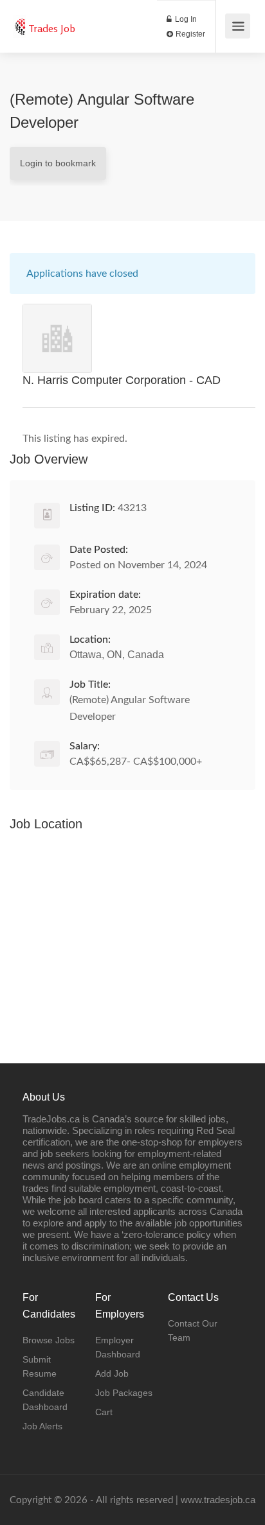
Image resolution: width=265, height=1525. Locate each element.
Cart (104, 1412)
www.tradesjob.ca (218, 1499)
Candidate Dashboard (45, 1400)
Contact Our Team (192, 1330)
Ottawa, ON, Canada (116, 654)
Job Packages (123, 1393)
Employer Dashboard (117, 1347)
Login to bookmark (58, 163)
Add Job (112, 1373)
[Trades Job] (19, 19)
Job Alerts (42, 1426)
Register (189, 34)
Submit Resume (40, 1366)
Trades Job (51, 28)
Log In (185, 19)
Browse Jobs (49, 1340)
